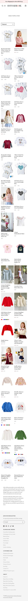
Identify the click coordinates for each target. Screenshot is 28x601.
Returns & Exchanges (8, 555)
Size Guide (5, 557)
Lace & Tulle (6, 538)
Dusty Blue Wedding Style (9, 532)
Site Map (5, 566)
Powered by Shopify (7, 597)
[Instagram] (8, 526)
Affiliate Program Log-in (8, 570)
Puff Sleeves (6, 540)
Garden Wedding (7, 547)
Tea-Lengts (5, 543)
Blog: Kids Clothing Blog (8, 583)
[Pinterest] (6, 526)
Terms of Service (7, 564)
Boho (4, 545)
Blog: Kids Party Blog (7, 581)
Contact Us (5, 568)
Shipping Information (8, 553)
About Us (5, 576)
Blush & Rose (6, 536)
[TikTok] (10, 526)
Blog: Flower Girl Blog (8, 579)
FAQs (4, 560)
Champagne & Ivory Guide (9, 534)
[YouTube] (13, 526)
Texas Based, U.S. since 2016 (9, 589)
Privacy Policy (6, 562)
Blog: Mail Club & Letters (9, 585)
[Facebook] (4, 526)
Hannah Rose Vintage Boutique (14, 595)
